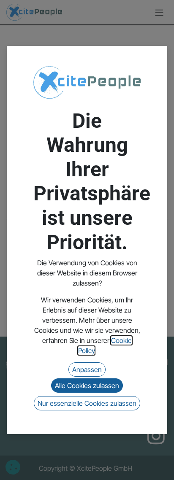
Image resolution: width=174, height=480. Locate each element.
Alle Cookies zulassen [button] (87, 385)
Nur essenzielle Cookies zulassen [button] (87, 403)
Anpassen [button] (87, 369)
